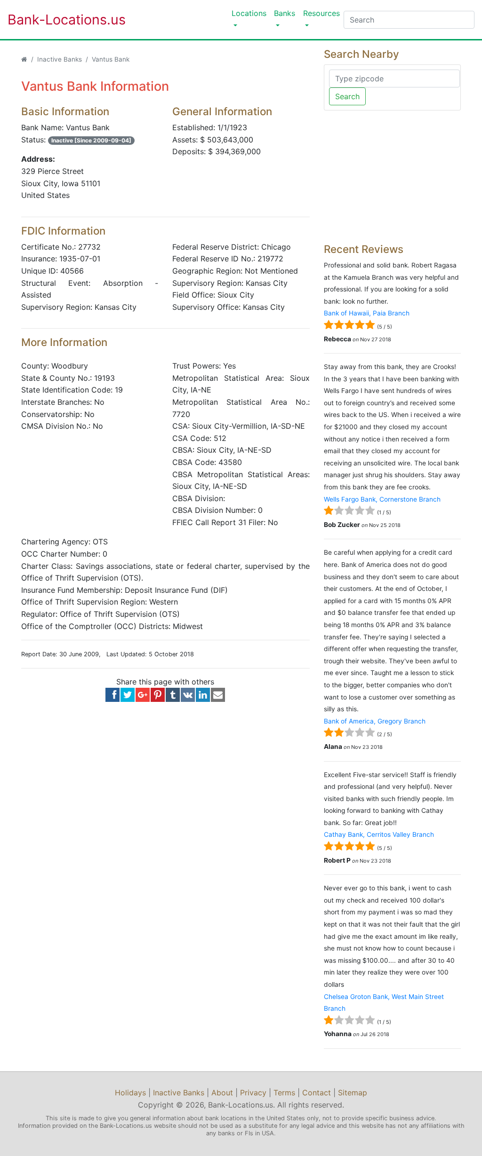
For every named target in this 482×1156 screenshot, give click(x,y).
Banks (284, 13)
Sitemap (352, 1092)
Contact (316, 1092)
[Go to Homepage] (24, 59)
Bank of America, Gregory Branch (375, 721)
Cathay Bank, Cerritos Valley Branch (379, 834)
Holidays (130, 1092)
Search (347, 96)
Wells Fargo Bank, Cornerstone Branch (382, 499)
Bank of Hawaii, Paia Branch (367, 313)
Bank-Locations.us (57, 19)
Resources (321, 13)
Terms (284, 1092)
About (222, 1092)
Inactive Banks (59, 59)
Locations (249, 13)
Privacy (253, 1092)
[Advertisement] (392, 177)
